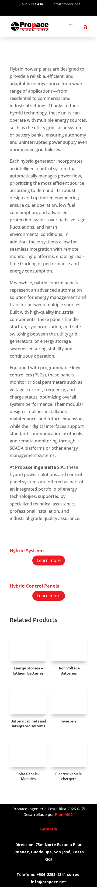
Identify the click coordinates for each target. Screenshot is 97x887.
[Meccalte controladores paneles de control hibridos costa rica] (48, 574)
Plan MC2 (63, 814)
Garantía (48, 829)
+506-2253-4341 (32, 4)
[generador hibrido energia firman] (48, 539)
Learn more (49, 560)
